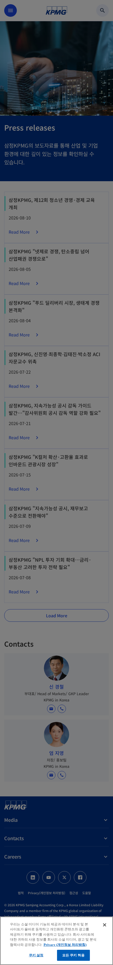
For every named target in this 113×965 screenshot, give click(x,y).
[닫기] (104, 925)
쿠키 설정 (36, 955)
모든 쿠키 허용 (73, 955)
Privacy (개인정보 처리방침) (65, 945)
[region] (56, 940)
